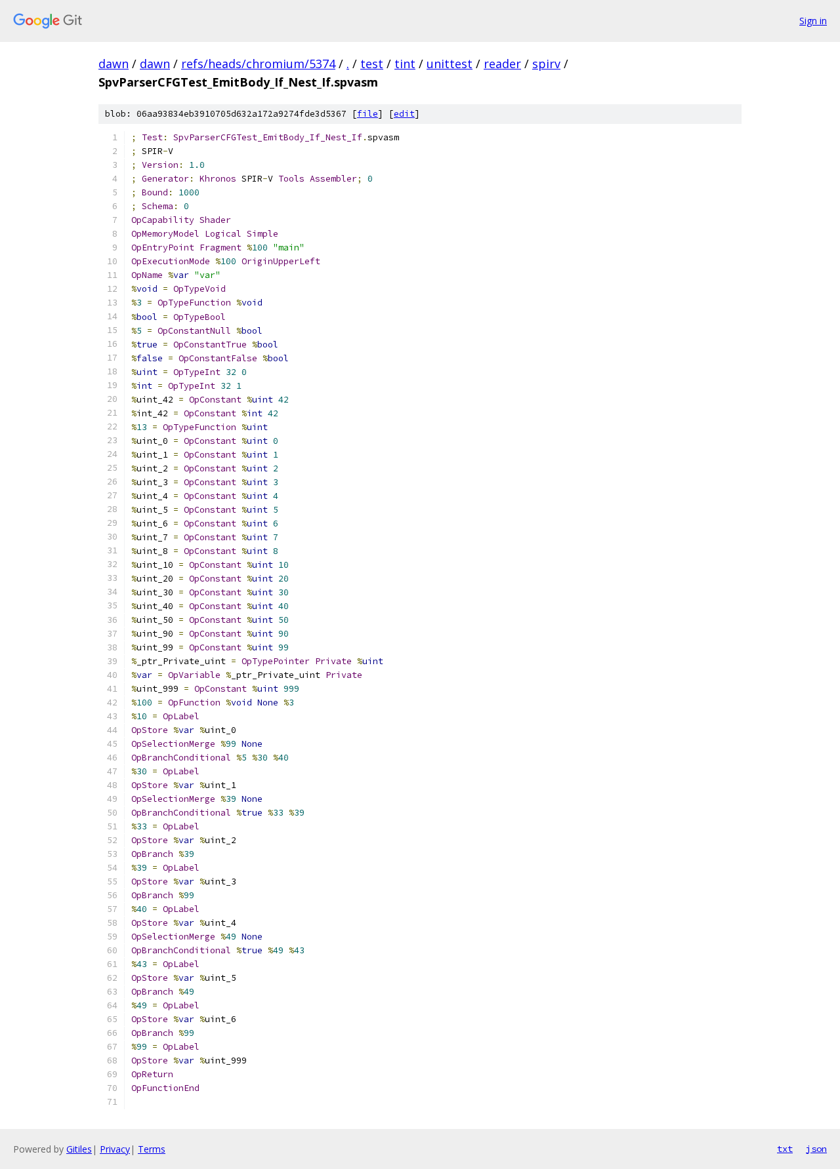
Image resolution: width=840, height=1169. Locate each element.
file (367, 113)
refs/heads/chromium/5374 (258, 63)
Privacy (115, 1149)
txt (785, 1149)
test (371, 63)
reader (502, 63)
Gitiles (79, 1149)
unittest (449, 63)
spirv (546, 63)
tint (404, 63)
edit (404, 113)
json (816, 1149)
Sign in (813, 20)
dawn (113, 63)
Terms (151, 1149)
